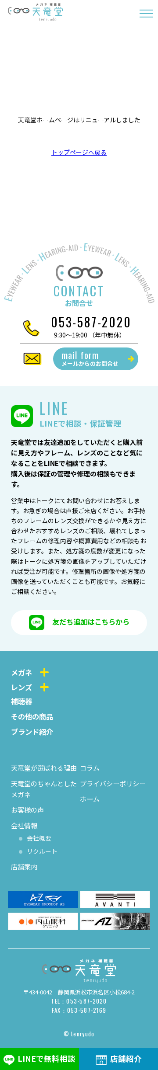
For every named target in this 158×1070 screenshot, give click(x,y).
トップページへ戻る (79, 152)
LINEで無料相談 (46, 1058)
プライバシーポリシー (113, 783)
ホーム (90, 798)
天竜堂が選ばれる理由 (44, 767)
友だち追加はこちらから (90, 621)
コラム (90, 767)
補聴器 (21, 701)
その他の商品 (32, 716)
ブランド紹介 (32, 731)
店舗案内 (24, 866)
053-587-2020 (91, 322)
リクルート (42, 851)
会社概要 (39, 838)
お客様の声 (27, 809)
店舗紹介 (126, 1058)
